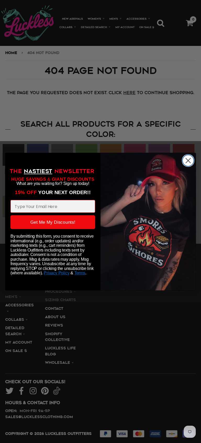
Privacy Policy (56, 273)
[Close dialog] (188, 160)
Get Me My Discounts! (52, 222)
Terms (79, 273)
